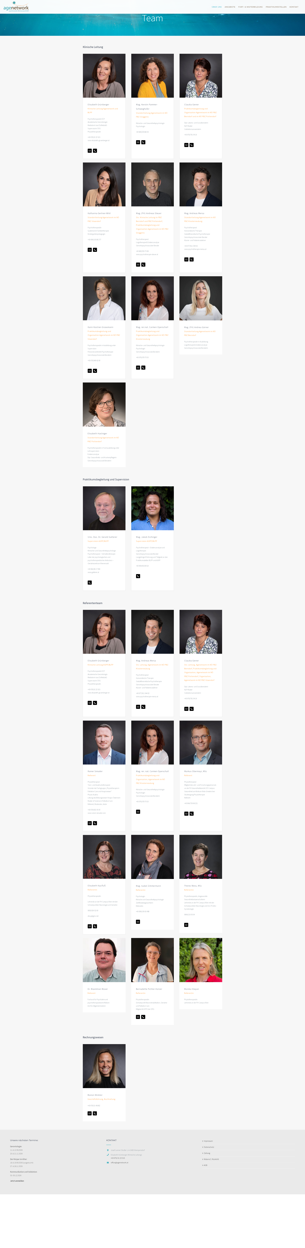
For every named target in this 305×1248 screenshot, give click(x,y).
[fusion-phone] (95, 151)
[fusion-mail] (90, 151)
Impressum (208, 1141)
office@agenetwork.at (119, 1162)
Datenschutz (209, 1147)
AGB (205, 1165)
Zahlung (207, 1153)
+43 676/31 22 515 (118, 1158)
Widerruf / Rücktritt (211, 1159)
